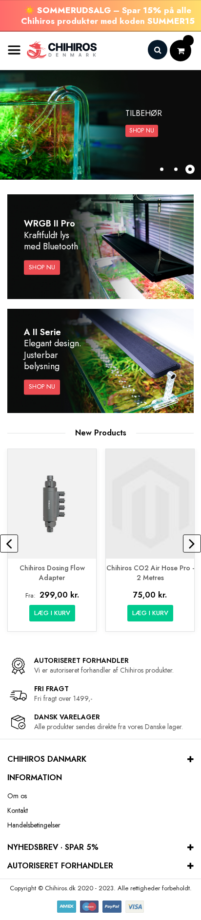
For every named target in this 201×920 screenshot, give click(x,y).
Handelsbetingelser (33, 825)
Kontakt (17, 810)
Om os (17, 796)
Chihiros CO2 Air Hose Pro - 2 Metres (150, 572)
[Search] (157, 49)
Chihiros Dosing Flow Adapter (52, 572)
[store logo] (52, 50)
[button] (161, 169)
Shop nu (141, 130)
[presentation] (9, 544)
